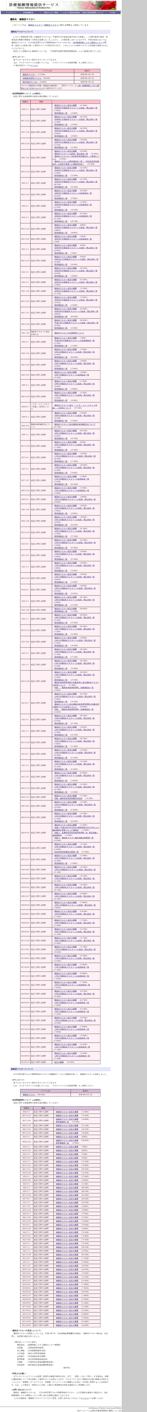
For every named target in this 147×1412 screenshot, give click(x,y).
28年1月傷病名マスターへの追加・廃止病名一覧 (74, 433)
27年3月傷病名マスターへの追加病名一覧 (71, 479)
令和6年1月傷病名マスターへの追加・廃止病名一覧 (75, 170)
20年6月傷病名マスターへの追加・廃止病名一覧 (74, 816)
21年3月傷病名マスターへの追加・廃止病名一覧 (74, 775)
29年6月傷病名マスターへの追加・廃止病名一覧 (74, 384)
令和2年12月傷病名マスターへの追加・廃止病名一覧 (76, 259)
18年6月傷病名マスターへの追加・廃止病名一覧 (74, 923)
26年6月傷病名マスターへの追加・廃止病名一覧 (74, 508)
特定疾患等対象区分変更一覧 (66, 852)
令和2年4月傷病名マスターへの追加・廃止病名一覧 (75, 282)
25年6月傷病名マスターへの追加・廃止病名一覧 (74, 554)
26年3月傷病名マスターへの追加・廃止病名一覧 (74, 520)
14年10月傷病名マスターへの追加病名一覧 (72, 1056)
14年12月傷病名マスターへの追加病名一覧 (72, 1047)
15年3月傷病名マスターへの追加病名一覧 (71, 1038)
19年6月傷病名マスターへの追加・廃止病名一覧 (74, 878)
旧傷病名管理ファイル (32, 78)
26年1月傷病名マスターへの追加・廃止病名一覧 (74, 531)
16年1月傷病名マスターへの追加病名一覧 (71, 1011)
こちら (35, 65)
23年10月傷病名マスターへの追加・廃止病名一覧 (75, 640)
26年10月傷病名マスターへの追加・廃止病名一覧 (75, 499)
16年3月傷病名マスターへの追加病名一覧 (71, 1003)
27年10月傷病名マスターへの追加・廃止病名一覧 (75, 456)
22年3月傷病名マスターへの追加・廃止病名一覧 (74, 730)
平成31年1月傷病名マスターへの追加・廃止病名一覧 (76, 323)
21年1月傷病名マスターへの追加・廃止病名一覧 (74, 787)
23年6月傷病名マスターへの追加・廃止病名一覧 (74, 652)
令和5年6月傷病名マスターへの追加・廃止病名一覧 (75, 182)
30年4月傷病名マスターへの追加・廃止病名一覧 (74, 352)
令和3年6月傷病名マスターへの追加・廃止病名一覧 (75, 248)
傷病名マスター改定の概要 (65, 105)
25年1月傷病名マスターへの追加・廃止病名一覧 (74, 577)
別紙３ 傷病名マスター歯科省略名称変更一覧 (74, 838)
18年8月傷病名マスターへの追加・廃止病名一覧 (74, 914)
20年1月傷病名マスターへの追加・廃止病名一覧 (74, 858)
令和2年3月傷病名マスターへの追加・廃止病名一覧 (75, 291)
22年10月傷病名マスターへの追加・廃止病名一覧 (75, 696)
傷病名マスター (35, 25)
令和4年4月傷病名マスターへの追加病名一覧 (73, 216)
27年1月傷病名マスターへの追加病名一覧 (71, 490)
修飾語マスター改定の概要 (67, 1112)
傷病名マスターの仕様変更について (69, 333)
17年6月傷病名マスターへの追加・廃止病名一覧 (74, 958)
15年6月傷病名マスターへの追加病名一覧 (71, 1029)
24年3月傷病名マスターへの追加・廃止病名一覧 (74, 617)
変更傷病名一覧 (60, 113)
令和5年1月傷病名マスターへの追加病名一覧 (73, 193)
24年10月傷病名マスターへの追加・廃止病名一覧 (75, 588)
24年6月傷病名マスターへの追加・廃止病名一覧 (74, 600)
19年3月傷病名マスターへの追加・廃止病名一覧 (74, 887)
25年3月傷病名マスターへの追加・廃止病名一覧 (74, 565)
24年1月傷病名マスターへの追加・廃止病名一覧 (74, 629)
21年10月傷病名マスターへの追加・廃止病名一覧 (75, 752)
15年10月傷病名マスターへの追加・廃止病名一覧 (75, 1020)
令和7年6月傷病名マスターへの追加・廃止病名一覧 (75, 131)
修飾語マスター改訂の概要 (67, 1307)
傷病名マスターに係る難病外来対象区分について (74, 424)
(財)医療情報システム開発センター (87, 42)
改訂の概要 (59, 1062)
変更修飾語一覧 (62, 1122)
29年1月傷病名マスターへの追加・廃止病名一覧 (74, 395)
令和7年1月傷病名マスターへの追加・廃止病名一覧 (75, 142)
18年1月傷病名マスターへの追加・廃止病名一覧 (74, 940)
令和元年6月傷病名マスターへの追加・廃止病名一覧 (76, 311)
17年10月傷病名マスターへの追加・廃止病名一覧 (75, 949)
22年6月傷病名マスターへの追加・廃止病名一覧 (74, 718)
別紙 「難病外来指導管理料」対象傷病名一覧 (74, 688)
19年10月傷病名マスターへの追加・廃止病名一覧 (75, 870)
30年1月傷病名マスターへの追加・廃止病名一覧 (74, 363)
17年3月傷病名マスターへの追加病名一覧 (71, 967)
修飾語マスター (51, 25)
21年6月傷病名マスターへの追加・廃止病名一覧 (74, 764)
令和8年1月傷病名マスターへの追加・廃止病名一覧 (75, 119)
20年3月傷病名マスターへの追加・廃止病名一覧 (74, 847)
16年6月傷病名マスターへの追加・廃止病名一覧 (74, 994)
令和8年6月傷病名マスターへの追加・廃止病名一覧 (75, 108)
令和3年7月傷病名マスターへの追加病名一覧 (73, 239)
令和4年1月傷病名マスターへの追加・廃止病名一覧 (75, 227)
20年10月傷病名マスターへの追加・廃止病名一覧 (75, 805)
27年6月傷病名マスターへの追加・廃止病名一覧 (74, 468)
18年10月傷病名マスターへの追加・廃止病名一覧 (75, 905)
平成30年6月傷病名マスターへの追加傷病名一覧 (74, 340)
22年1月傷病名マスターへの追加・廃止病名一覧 (74, 741)
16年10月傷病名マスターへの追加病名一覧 (72, 985)
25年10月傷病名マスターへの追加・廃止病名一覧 (75, 542)
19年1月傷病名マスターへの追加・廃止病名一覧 (74, 896)
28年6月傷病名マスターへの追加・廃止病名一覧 (74, 415)
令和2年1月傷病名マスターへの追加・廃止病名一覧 (75, 300)
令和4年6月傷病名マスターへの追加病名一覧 (73, 205)
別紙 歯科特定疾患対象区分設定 (68, 798)
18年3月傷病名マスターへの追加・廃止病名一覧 (74, 932)
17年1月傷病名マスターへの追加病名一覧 (71, 976)
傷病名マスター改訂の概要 (65, 938)
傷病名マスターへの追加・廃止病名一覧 (71, 154)
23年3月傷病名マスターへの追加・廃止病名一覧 (74, 663)
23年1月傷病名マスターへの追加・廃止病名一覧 (74, 675)
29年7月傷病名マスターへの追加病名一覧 (71, 375)
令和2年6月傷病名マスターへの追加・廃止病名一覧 (75, 271)
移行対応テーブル (30, 82)
